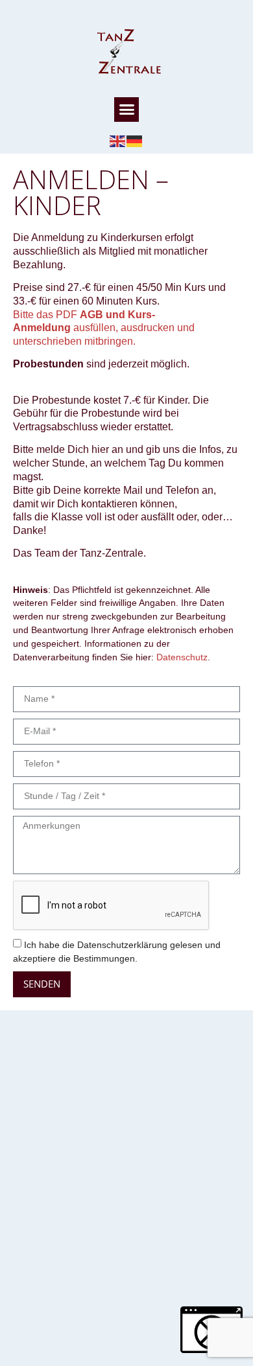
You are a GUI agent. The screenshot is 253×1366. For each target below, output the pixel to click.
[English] (118, 140)
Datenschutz (182, 657)
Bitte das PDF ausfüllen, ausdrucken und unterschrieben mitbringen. (104, 328)
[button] (126, 109)
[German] (134, 140)
